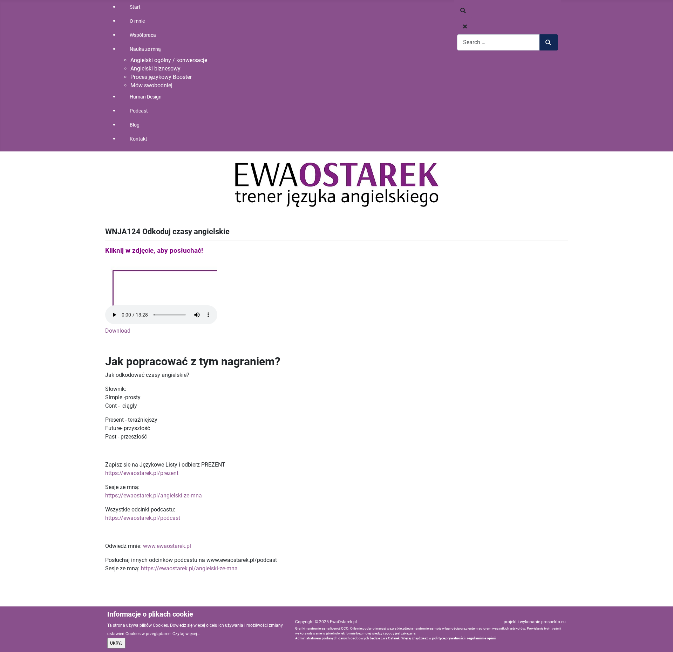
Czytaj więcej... (186, 633)
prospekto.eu (553, 621)
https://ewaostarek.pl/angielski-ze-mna (153, 495)
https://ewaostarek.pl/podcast (142, 518)
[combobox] (498, 42)
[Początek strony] (660, 639)
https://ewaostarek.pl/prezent (141, 473)
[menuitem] (171, 7)
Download (117, 330)
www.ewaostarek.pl (167, 546)
